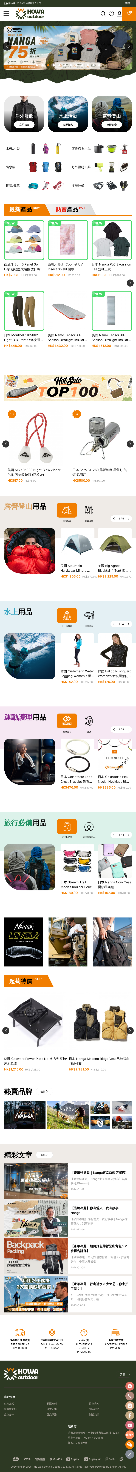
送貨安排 (52, 1408)
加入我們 (94, 1408)
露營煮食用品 (81, 148)
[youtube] (129, 1425)
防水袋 (10, 167)
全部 (43, 1091)
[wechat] (129, 1444)
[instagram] (129, 1405)
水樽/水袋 (13, 148)
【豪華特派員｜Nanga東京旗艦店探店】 (99, 1172)
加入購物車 (24, 283)
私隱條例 (52, 1403)
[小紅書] (129, 1434)
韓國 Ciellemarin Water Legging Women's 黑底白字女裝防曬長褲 (77, 676)
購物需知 (94, 1403)
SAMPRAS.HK (118, 1466)
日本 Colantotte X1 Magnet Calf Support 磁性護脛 (113, 781)
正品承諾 (52, 1414)
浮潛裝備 (78, 185)
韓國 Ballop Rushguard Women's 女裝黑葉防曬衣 (115, 676)
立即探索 (24, 124)
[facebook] (129, 1415)
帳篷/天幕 (13, 185)
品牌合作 (9, 1414)
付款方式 (9, 1403)
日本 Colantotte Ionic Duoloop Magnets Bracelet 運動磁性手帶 (77, 781)
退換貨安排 (10, 1408)
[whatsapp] (129, 1386)
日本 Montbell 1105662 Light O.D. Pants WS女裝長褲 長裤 (24, 340)
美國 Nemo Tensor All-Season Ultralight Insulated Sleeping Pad (68, 340)
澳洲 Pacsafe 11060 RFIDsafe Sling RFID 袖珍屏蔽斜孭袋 (75, 887)
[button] (128, 46)
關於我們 (94, 1414)
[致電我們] (129, 1396)
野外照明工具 (81, 167)
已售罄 (24, 354)
